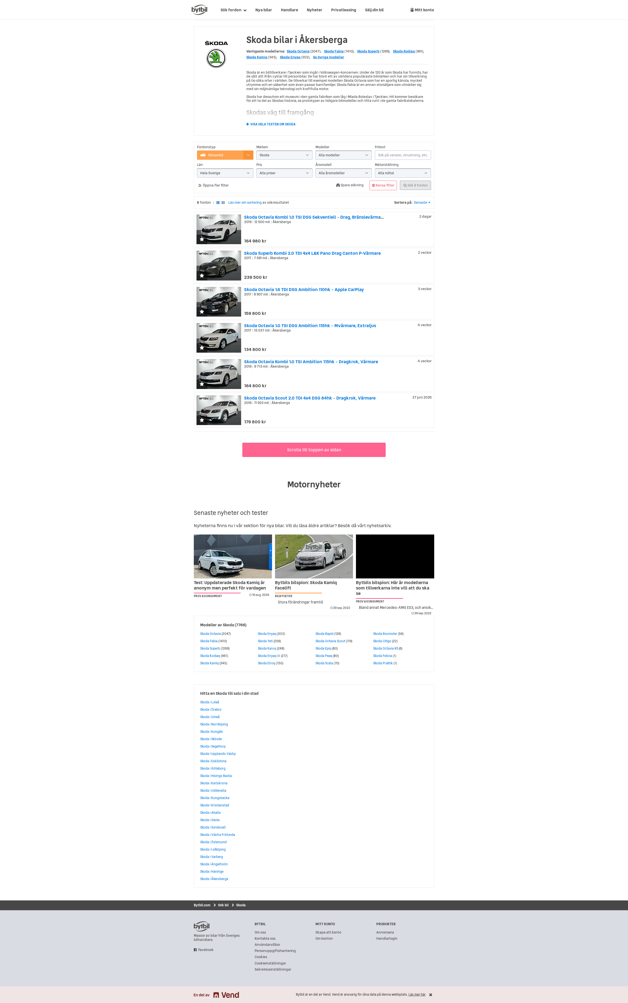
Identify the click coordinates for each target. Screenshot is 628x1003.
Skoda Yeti (265, 641)
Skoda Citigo (382, 641)
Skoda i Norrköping (214, 724)
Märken (262, 147)
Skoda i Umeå (210, 716)
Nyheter (314, 10)
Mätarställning (387, 165)
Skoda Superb (368, 51)
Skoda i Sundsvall (213, 827)
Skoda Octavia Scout (330, 641)
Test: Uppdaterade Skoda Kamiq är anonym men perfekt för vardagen (230, 585)
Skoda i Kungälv (211, 731)
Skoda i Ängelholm (214, 864)
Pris (259, 165)
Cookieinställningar (270, 963)
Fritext (380, 147)
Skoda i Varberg (211, 856)
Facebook (206, 950)
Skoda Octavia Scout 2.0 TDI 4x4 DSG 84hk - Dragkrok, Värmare (310, 398)
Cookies (261, 957)
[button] (201, 240)
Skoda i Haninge (211, 871)
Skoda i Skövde (211, 738)
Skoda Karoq (267, 648)
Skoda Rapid (324, 633)
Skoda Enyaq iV (269, 655)
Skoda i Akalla (210, 812)
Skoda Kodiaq (404, 51)
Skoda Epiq (323, 648)
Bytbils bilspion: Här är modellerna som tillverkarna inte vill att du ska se (392, 588)
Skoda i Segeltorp (213, 746)
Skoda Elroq (266, 663)
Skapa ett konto (328, 932)
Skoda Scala (324, 663)
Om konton (324, 938)
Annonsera (385, 932)
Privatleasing (343, 10)
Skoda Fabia (334, 51)
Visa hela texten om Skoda (273, 124)
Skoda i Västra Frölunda (217, 834)
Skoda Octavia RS (385, 648)
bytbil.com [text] (201, 926)
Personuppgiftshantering (275, 951)
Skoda (228, 625)
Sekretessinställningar (273, 969)
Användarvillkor (267, 945)
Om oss (260, 932)
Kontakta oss (265, 938)
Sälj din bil (374, 10)
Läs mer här (417, 994)
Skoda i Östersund (213, 842)
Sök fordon (231, 10)
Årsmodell (323, 165)
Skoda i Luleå (209, 702)
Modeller (322, 147)
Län (200, 165)
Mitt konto (424, 10)
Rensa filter (384, 185)
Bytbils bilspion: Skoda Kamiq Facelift (306, 585)
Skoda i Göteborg (212, 768)
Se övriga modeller (328, 57)
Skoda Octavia (298, 51)
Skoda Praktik (383, 663)
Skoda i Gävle (210, 819)
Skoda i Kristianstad (214, 805)
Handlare (289, 10)
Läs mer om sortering (245, 202)
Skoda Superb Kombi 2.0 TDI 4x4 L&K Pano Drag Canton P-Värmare (312, 253)
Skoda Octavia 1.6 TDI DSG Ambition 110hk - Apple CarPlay (304, 289)
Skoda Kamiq (256, 57)
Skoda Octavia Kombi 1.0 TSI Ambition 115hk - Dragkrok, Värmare (311, 361)
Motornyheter (314, 484)
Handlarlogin (386, 938)
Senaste (420, 202)
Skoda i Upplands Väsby (218, 753)
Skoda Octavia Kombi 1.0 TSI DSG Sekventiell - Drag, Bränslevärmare (314, 217)
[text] (199, 10)
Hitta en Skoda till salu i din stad (229, 693)
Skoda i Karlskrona (213, 783)
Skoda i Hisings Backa (216, 775)
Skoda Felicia (382, 655)
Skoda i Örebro (211, 709)
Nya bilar (263, 10)
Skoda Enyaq (290, 57)
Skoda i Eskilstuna (213, 761)
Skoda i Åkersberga (214, 878)
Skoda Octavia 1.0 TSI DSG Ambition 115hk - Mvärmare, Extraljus (310, 325)
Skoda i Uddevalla (213, 790)
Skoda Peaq (323, 655)
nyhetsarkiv (378, 525)
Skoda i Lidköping (213, 849)
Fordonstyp (206, 147)
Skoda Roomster (385, 633)
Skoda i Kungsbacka (214, 797)
